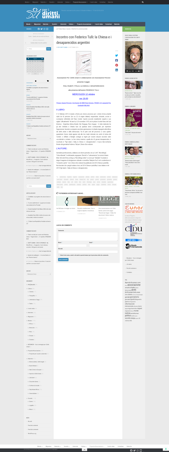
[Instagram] (44, 29)
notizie (98, 182)
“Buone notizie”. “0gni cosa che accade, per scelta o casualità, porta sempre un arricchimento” (133, 95)
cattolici (92, 177)
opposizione (110, 182)
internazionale (129, 306)
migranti (139, 308)
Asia (30, 331)
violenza (127, 320)
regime (93, 184)
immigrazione (132, 301)
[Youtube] (47, 29)
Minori (31, 409)
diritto (126, 294)
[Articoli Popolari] (36, 81)
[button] (133, 57)
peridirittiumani (135, 313)
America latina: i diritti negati (36, 362)
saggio (97, 184)
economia (134, 294)
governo (115, 179)
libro (80, 182)
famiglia (141, 294)
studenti (137, 318)
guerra (127, 301)
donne (76, 179)
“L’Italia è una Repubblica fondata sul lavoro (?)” (38, 126)
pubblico (84, 184)
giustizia (134, 299)
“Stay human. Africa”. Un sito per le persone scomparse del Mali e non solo (134, 192)
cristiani (109, 177)
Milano (132, 311)
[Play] (127, 71)
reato (89, 184)
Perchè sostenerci (131, 268)
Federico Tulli (82, 179)
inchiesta (59, 182)
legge (129, 308)
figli (88, 179)
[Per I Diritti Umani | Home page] (43, 13)
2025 (41, 73)
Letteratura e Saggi (63, 29)
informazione (129, 304)
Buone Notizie (33, 366)
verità (58, 187)
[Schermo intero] (141, 71)
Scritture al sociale (31, 85)
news (94, 182)
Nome (60, 242)
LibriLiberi (32, 377)
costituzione (103, 177)
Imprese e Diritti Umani (35, 373)
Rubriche (43, 2)
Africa (31, 324)
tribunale (114, 184)
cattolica (87, 177)
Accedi (30, 421)
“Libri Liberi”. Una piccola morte (133, 132)
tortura (109, 184)
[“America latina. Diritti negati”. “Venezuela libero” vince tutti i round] (134, 151)
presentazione (72, 184)
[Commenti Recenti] (42, 81)
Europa (31, 335)
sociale (136, 316)
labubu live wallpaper (33, 169)
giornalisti (127, 299)
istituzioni (135, 306)
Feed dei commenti (33, 429)
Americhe (32, 328)
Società (51, 2)
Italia (69, 182)
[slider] (133, 71)
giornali (97, 179)
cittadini (132, 287)
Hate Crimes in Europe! (35, 369)
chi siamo (129, 264)
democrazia (114, 177)
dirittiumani (129, 292)
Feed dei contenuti (33, 425)
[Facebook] (39, 29)
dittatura (72, 179)
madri (84, 182)
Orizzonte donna (33, 381)
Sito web (60, 248)
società (127, 318)
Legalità (31, 405)
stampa (132, 318)
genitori (92, 179)
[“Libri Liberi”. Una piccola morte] (134, 118)
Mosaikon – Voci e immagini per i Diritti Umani (133, 259)
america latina (63, 177)
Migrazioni (35, 2)
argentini (75, 177)
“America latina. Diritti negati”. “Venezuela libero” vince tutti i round (132, 162)
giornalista (109, 179)
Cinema (31, 292)
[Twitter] (41, 29)
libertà (76, 182)
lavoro (140, 306)
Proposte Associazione (79, 2)
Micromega (89, 182)
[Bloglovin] (50, 29)
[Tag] (48, 81)
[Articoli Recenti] (29, 81)
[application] (134, 57)
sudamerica (103, 184)
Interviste (60, 2)
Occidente (104, 182)
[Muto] (139, 71)
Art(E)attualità (31, 284)
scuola (132, 316)
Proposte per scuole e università (37, 354)
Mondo (27, 2)
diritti (133, 289)
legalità (126, 308)
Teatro (31, 303)
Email (91, 242)
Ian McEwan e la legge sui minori (65, 208)
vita (61, 187)
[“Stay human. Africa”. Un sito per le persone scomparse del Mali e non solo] (134, 180)
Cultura (67, 2)
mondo (136, 311)
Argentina (69, 177)
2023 (29, 73)
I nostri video (93, 2)
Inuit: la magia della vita (45, 165)
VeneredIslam (33, 393)
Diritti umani (59, 179)
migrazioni (127, 311)
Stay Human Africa (34, 389)
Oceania (31, 339)
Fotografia (32, 295)
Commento (61, 230)
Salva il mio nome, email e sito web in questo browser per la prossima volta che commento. (84, 255)
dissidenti (66, 179)
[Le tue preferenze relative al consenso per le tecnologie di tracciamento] (166, 449)
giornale (127, 297)
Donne (31, 401)
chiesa (97, 177)
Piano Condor (60, 184)
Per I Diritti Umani (62, 47)
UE (139, 318)
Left (72, 182)
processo (79, 184)
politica (66, 184)
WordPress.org (32, 433)
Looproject (54, 449)
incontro (64, 182)
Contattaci (103, 2)
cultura (136, 287)
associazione (81, 177)
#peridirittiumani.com (132, 282)
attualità (127, 287)
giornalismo (102, 179)
